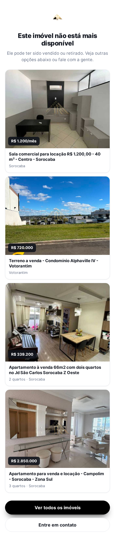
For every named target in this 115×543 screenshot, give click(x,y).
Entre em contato (57, 525)
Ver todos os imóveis (58, 507)
